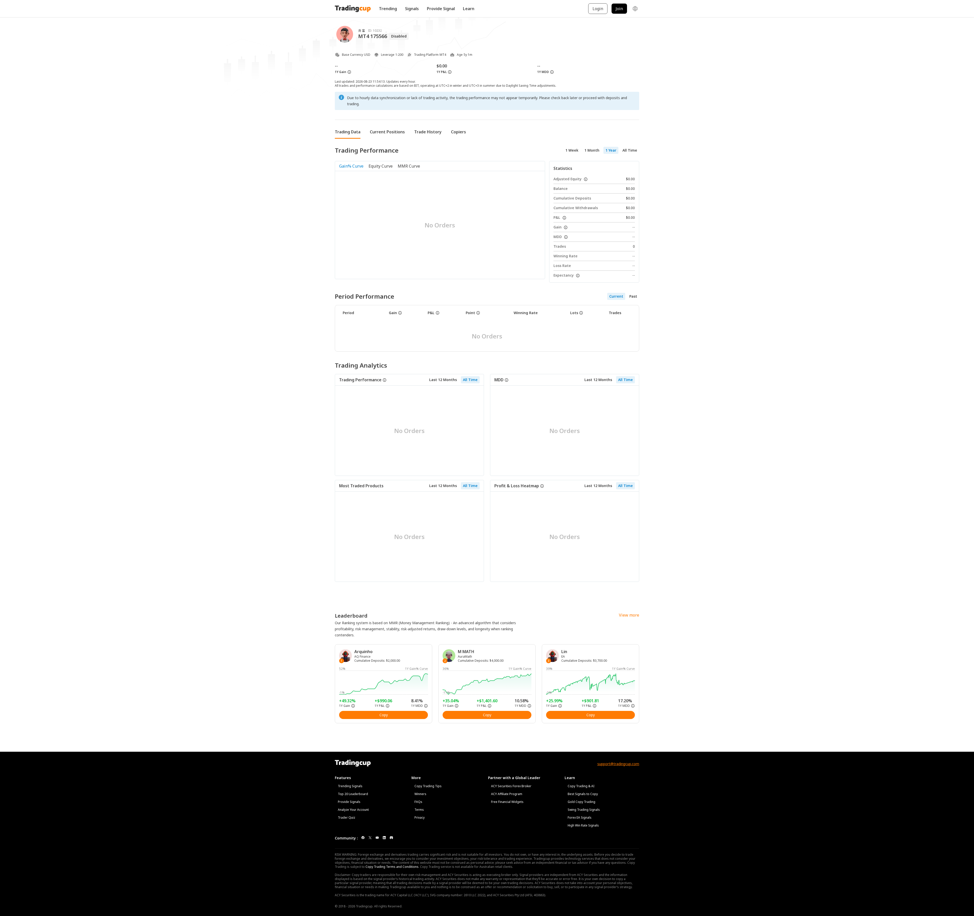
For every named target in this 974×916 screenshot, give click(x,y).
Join (619, 8)
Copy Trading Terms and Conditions (392, 867)
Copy (383, 714)
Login (598, 8)
